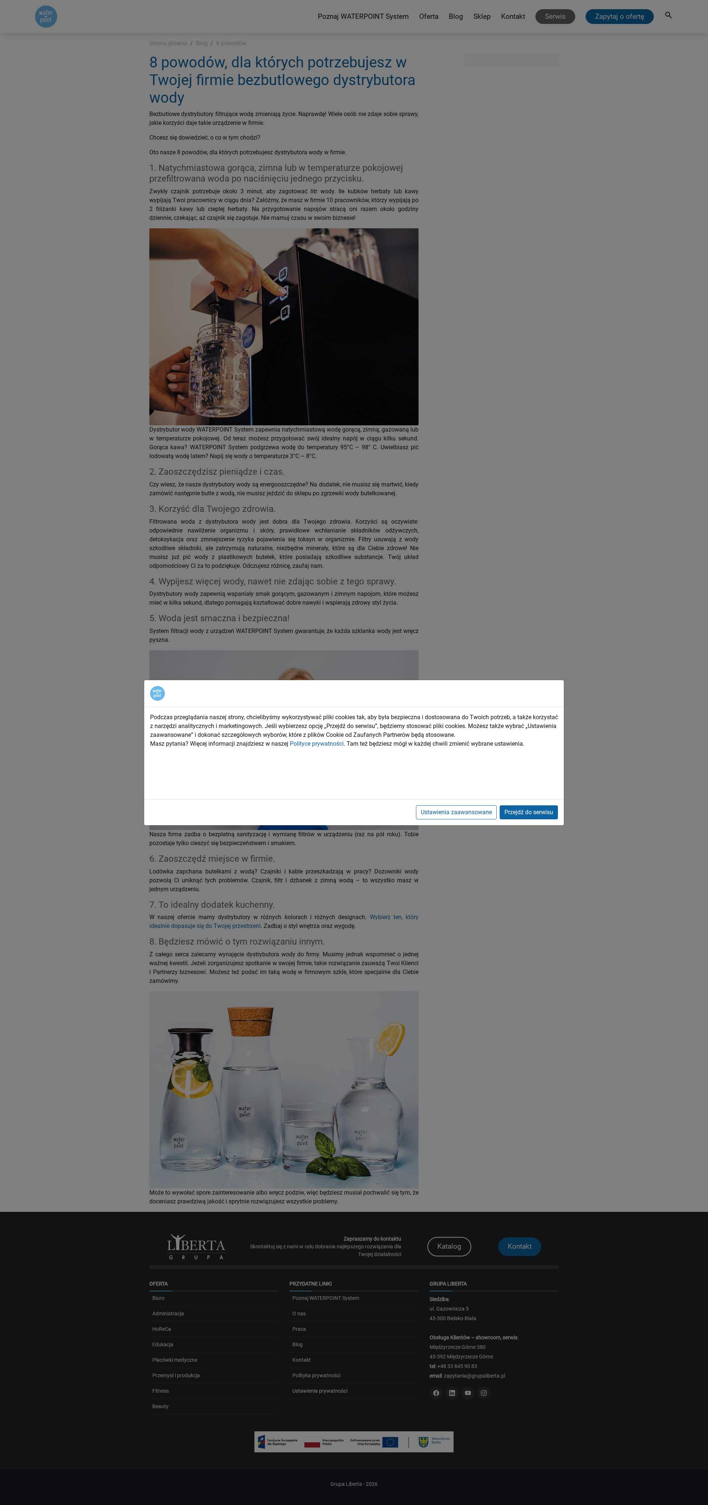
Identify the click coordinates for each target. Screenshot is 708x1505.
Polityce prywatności (317, 743)
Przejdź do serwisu (528, 812)
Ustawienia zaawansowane (456, 812)
